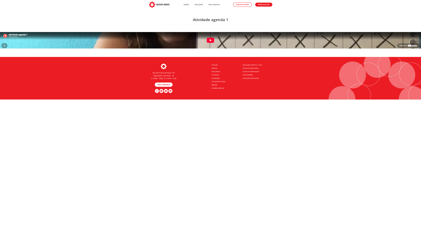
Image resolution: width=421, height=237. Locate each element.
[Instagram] (157, 91)
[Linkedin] (170, 91)
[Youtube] (166, 91)
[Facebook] (161, 91)
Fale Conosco (214, 5)
